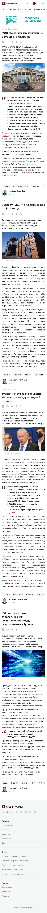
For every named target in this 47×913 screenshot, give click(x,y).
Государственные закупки (12, 874)
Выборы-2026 (15, 10)
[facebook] (16, 812)
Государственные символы (13, 865)
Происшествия (8, 825)
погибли (32, 151)
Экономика (6, 839)
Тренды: (5, 9)
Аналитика (6, 834)
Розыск (29, 594)
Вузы (5, 783)
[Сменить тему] (35, 3)
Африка (17, 375)
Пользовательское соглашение (14, 856)
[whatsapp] (7, 42)
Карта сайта (7, 887)
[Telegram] (12, 42)
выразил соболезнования (13, 161)
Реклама (5, 896)
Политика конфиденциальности (15, 861)
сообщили (6, 136)
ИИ (33, 783)
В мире (27, 375)
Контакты (6, 892)
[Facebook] (16, 42)
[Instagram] (3, 42)
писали (15, 361)
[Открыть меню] (43, 3)
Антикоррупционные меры (12, 869)
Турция (6, 186)
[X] (21, 42)
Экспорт (39, 375)
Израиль (41, 594)
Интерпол (18, 594)
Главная (35, 186)
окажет (29, 173)
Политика (6, 830)
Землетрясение (20, 186)
